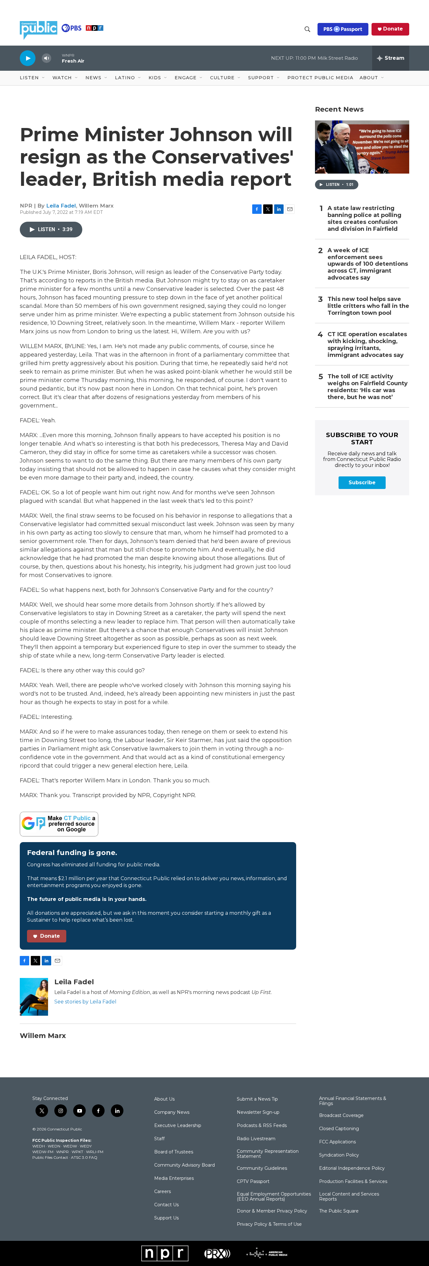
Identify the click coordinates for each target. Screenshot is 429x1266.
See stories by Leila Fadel (85, 1002)
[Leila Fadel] (34, 997)
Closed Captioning (339, 1128)
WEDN (54, 1146)
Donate (393, 29)
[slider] (56, 58)
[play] (28, 58)
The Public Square (339, 1211)
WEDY (86, 1146)
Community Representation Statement (268, 1154)
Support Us (166, 1218)
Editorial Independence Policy (352, 1168)
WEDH (38, 1146)
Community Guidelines (262, 1168)
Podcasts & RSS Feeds (262, 1125)
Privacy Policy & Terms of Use (269, 1224)
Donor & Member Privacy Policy (272, 1211)
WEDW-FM (42, 1151)
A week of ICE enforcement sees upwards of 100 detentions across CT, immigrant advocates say (368, 264)
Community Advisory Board (184, 1165)
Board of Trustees (173, 1152)
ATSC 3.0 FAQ (84, 1157)
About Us (164, 1099)
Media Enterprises (174, 1178)
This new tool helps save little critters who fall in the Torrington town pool (368, 306)
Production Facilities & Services (353, 1181)
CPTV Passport (253, 1181)
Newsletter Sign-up (258, 1112)
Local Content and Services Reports (349, 1197)
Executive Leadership (177, 1125)
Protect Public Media (320, 78)
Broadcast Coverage (341, 1115)
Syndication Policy (339, 1155)
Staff (159, 1138)
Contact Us (166, 1205)
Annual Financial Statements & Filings (352, 1101)
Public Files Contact (50, 1157)
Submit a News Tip (257, 1099)
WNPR (62, 1151)
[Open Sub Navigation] (43, 78)
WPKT (77, 1151)
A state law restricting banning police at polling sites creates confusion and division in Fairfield (364, 218)
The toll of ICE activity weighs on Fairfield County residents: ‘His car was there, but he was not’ (368, 387)
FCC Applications (337, 1142)
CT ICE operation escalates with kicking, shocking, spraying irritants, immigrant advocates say (367, 344)
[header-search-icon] (307, 29)
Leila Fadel (61, 206)
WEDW (70, 1146)
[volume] (46, 58)
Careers (162, 1191)
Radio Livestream (256, 1138)
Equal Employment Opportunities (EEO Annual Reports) (274, 1197)
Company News (171, 1112)
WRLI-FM (94, 1151)
